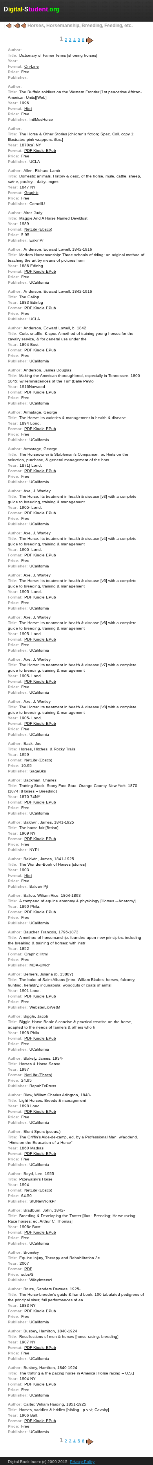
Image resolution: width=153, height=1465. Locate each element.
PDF (28, 1269)
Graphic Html (35, 954)
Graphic (31, 192)
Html (28, 108)
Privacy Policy (82, 1461)
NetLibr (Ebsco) (38, 229)
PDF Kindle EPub (40, 150)
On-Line (31, 66)
